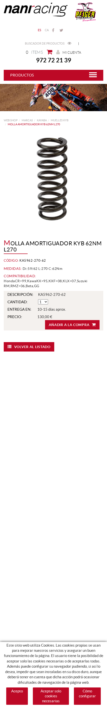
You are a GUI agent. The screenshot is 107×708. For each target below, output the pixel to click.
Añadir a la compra (69, 325)
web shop (11, 120)
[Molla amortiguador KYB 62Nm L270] (52, 179)
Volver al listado (32, 347)
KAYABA (42, 120)
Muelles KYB (59, 120)
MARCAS (27, 120)
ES (39, 30)
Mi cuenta (71, 52)
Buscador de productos (45, 43)
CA (47, 30)
